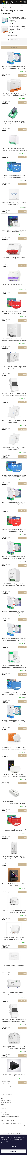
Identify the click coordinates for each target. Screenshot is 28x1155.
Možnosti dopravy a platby (7, 1098)
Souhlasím (13, 1151)
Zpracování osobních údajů (7, 1102)
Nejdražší (20, 40)
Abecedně (3, 43)
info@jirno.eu (6, 1112)
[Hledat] (16, 1)
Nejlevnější (13, 40)
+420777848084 (6, 1114)
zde (2, 1142)
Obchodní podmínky (6, 1100)
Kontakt (2, 1104)
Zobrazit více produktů (13, 35)
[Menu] (24, 1)
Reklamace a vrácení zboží (7, 1097)
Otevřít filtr (14, 47)
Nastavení (13, 1146)
